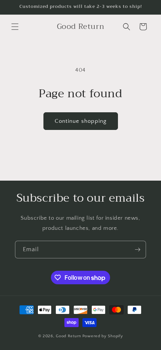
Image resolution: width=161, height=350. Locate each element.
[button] (15, 26)
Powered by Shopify (102, 336)
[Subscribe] (137, 249)
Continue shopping (81, 121)
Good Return (68, 336)
